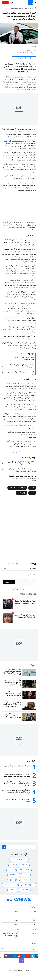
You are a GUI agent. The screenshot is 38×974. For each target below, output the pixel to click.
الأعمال (34, 916)
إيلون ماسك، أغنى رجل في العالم (14, 140)
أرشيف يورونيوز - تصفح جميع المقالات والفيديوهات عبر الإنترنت (10, 935)
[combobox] (19, 847)
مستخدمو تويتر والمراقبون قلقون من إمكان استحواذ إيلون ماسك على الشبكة (22, 470)
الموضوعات (33, 907)
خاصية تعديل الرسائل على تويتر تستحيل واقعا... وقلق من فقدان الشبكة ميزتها (21, 366)
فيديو (34, 929)
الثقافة (16, 925)
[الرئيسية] (35, 8)
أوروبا (34, 911)
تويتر (30, 77)
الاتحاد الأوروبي (23, 880)
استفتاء (12, 890)
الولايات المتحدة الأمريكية (17, 8)
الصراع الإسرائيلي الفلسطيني (19, 865)
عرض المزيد (33, 949)
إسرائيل (26, 875)
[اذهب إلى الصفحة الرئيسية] (30, 2)
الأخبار (31, 8)
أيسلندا (11, 870)
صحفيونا (34, 933)
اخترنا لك (32, 665)
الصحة (16, 920)
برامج (16, 929)
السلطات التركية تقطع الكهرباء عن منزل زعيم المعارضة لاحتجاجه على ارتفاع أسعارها (22, 463)
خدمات (34, 943)
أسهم (32, 487)
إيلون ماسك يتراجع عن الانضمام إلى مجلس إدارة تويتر (20, 373)
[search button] (4, 847)
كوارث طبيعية (24, 890)
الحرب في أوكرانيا (24, 870)
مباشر (5, 2)
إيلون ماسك (21, 492)
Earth (16, 916)
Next (34, 920)
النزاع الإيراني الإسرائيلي (19, 860)
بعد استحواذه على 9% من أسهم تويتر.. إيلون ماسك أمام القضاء (22, 358)
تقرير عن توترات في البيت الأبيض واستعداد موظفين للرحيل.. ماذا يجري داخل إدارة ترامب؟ (22, 478)
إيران (11, 880)
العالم (26, 8)
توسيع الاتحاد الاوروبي (27, 885)
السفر (35, 925)
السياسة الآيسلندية (9, 885)
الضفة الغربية (13, 875)
